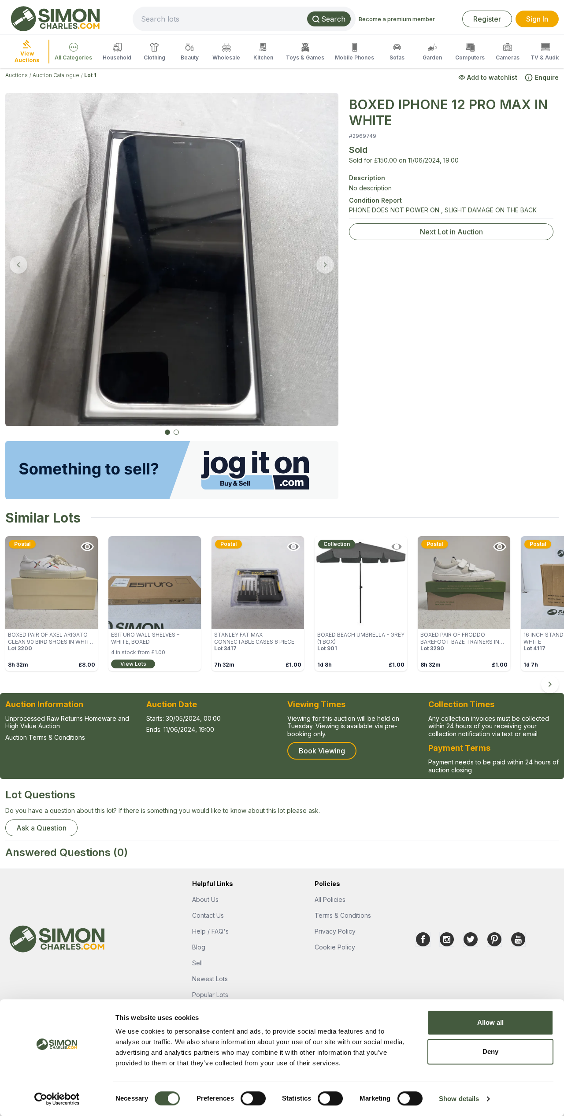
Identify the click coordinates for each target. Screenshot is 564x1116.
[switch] (253, 1098)
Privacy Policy (335, 931)
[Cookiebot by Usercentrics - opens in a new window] (57, 1098)
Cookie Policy (335, 947)
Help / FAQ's (210, 931)
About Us (205, 899)
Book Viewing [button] (322, 750)
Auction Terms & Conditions (45, 737)
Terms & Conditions (343, 915)
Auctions (16, 75)
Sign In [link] (537, 19)
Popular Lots (210, 994)
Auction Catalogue (56, 75)
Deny (490, 1051)
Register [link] (487, 19)
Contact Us (208, 915)
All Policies (330, 899)
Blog (198, 947)
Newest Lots (210, 979)
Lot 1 (90, 75)
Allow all (490, 1022)
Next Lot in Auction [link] (451, 231)
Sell (197, 963)
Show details (459, 1098)
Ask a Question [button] (41, 827)
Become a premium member (397, 18)
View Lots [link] (133, 663)
